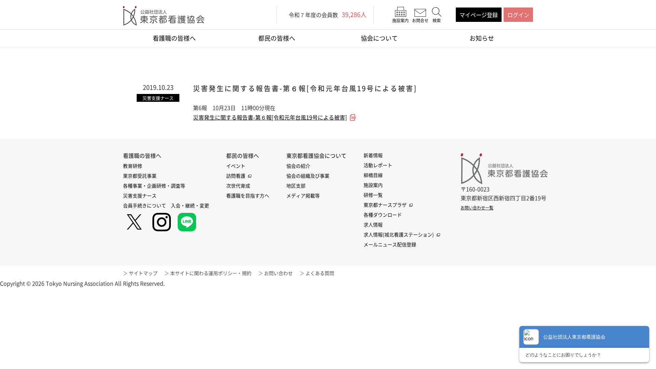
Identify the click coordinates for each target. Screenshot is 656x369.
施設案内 (373, 184)
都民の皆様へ (276, 38)
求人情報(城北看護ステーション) (399, 234)
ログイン (518, 15)
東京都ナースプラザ (385, 204)
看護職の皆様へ (174, 38)
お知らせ (481, 38)
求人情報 (373, 224)
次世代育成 (238, 185)
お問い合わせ (278, 273)
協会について (379, 38)
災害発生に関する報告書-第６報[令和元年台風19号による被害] (270, 117)
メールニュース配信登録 (390, 244)
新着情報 (373, 155)
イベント (235, 165)
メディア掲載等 (303, 195)
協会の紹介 (298, 165)
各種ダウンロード (383, 214)
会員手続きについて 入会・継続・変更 (166, 205)
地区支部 (295, 185)
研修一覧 (373, 194)
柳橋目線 (373, 175)
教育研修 (132, 165)
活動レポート (378, 165)
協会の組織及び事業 (307, 175)
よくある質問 (319, 273)
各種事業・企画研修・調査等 (154, 185)
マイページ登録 (479, 15)
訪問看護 (235, 175)
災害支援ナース (139, 195)
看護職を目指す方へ (247, 195)
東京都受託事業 (139, 175)
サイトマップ (143, 273)
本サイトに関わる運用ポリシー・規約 (210, 273)
